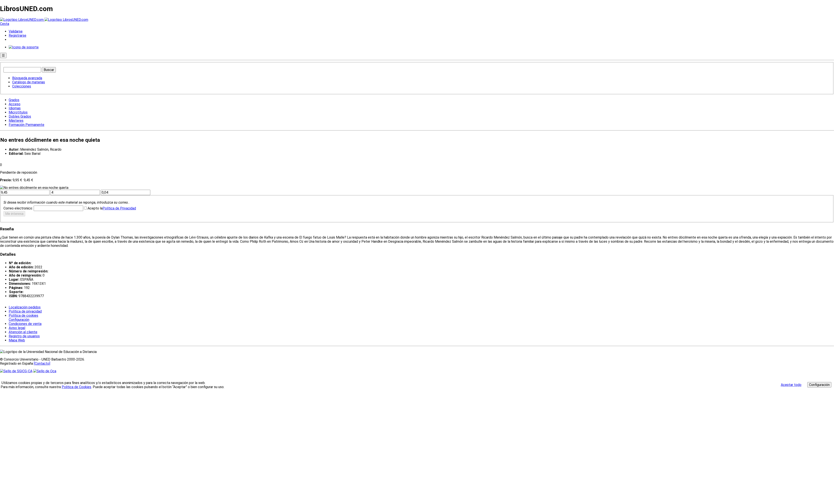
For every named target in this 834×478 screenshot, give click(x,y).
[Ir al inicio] (44, 20)
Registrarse (17, 35)
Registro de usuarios (24, 336)
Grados (14, 100)
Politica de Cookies (76, 387)
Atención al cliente (23, 332)
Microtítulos (18, 112)
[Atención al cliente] (24, 47)
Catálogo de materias (28, 82)
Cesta (4, 24)
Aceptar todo (791, 385)
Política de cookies (23, 315)
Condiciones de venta (25, 324)
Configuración (19, 320)
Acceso (14, 104)
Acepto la (95, 208)
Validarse (16, 31)
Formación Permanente (26, 125)
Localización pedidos (25, 307)
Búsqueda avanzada (27, 78)
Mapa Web (17, 340)
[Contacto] (42, 363)
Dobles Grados (20, 116)
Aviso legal (17, 328)
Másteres (16, 121)
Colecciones (21, 86)
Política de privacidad (25, 311)
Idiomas (15, 108)
